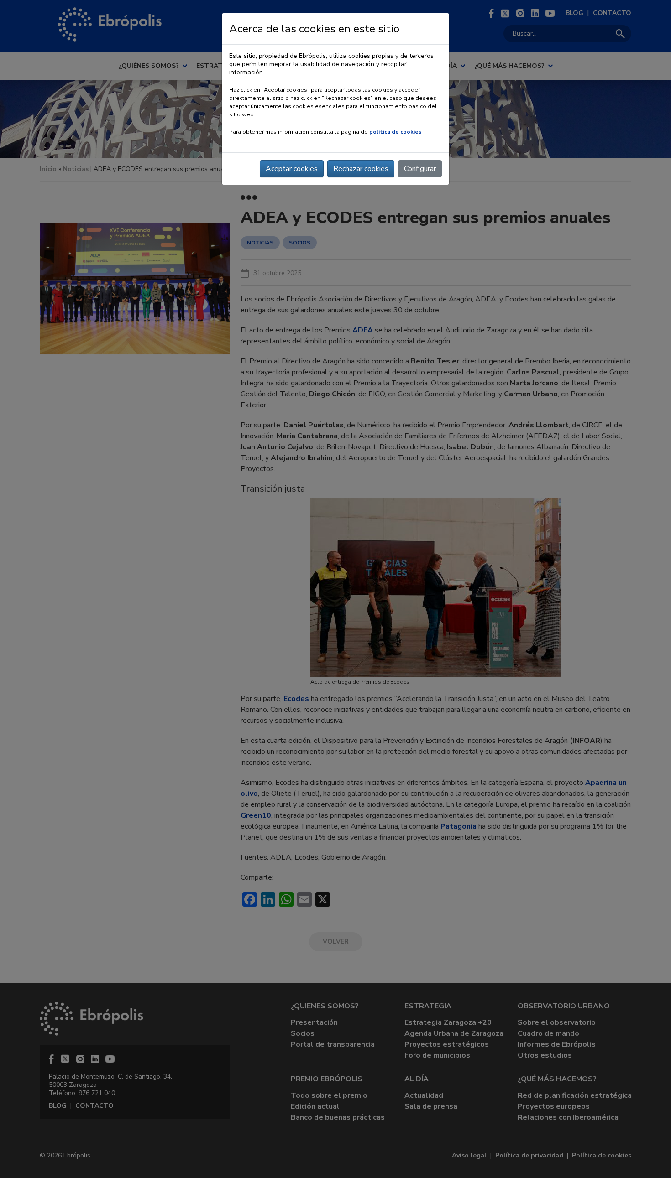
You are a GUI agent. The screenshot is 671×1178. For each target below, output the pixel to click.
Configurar (420, 169)
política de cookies (395, 131)
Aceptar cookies (292, 169)
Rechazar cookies (360, 169)
